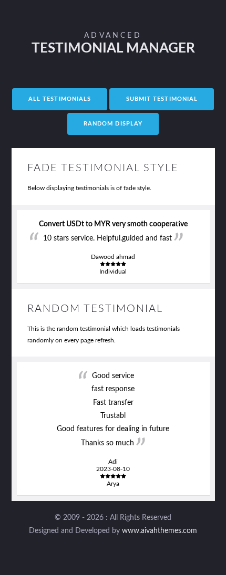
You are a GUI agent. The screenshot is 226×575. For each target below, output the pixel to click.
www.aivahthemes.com (159, 531)
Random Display (113, 124)
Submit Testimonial (162, 99)
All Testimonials (59, 99)
